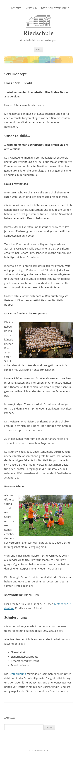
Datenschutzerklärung (55, 8)
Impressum (31, 8)
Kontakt (16, 8)
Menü (38, 49)
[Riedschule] (38, 26)
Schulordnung (17, 674)
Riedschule (38, 34)
